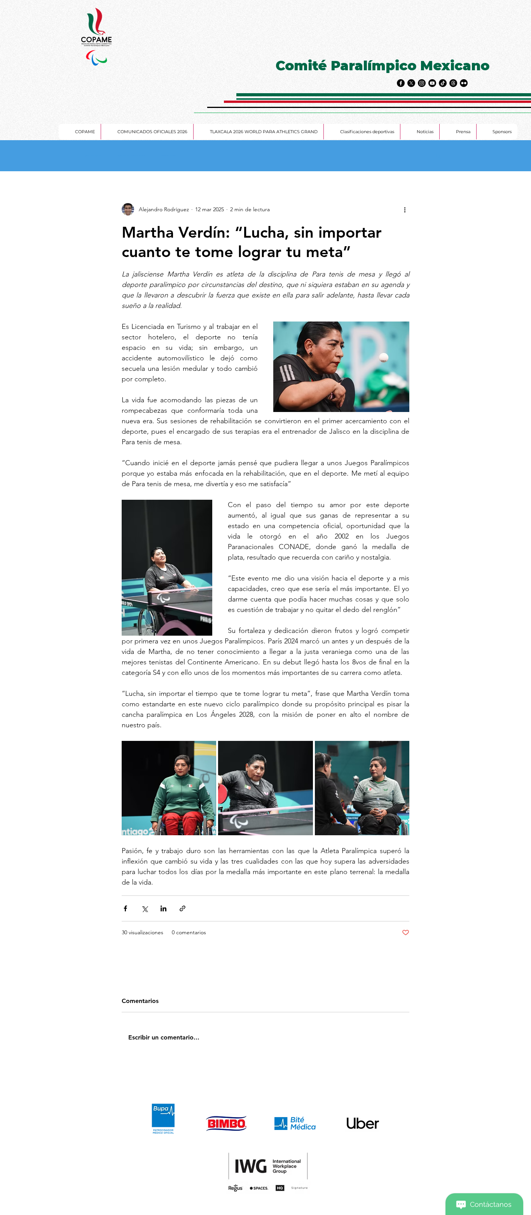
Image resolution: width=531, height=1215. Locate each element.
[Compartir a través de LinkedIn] (163, 908)
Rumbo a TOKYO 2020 (131, 156)
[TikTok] (443, 83)
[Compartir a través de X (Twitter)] (144, 908)
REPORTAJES (168, 156)
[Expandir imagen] (169, 788)
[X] (411, 83)
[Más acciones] (404, 209)
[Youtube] (432, 83)
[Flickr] (464, 83)
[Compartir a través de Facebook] (125, 908)
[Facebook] (401, 83)
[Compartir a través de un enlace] (182, 908)
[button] (438, 156)
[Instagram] (422, 83)
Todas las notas (92, 156)
